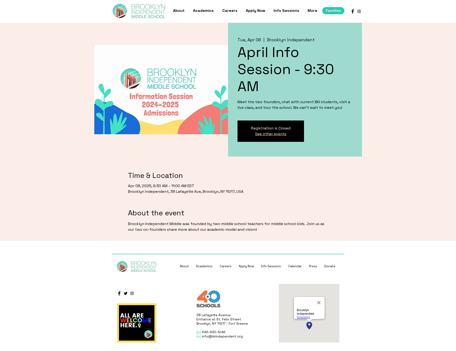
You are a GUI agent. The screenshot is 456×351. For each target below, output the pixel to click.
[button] (180, 10)
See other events (270, 133)
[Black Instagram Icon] (359, 11)
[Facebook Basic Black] (353, 11)
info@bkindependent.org (222, 336)
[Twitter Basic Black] (126, 293)
